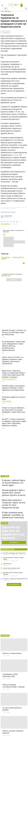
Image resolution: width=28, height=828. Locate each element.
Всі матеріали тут (14, 542)
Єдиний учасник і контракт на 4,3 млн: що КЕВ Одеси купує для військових (14, 332)
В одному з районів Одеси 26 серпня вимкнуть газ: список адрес (13, 482)
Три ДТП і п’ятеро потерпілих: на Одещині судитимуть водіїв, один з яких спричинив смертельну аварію (14, 422)
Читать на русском (5, 32)
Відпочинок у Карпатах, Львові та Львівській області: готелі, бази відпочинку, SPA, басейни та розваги (13, 374)
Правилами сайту (6, 275)
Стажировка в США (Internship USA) (10, 675)
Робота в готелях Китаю (11, 653)
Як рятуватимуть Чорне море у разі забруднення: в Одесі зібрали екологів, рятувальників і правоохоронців (13, 346)
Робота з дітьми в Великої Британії (12, 732)
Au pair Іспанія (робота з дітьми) (12, 709)
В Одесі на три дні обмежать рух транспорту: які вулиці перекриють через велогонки (13, 410)
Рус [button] (6, 8)
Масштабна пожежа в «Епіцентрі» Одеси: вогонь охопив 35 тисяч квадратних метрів (13, 504)
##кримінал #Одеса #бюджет (8, 212)
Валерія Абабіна (8, 216)
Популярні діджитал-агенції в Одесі (13, 398)
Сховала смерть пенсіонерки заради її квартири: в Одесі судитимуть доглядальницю (13, 388)
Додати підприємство (14, 584)
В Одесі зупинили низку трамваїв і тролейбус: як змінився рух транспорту (13, 515)
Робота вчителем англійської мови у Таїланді (13, 686)
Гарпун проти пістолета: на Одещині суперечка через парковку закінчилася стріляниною (12, 360)
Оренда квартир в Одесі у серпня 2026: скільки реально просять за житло (14, 492)
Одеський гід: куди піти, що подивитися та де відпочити (13, 532)
